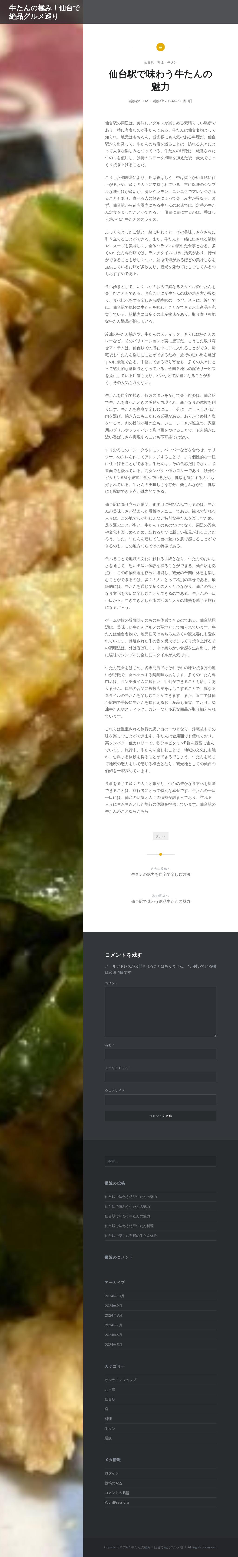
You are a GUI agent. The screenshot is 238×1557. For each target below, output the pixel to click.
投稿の (113, 1483)
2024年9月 (113, 1306)
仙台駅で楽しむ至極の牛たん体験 (131, 1235)
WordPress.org (117, 1502)
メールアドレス (118, 1068)
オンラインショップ (120, 1380)
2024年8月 (113, 1315)
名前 (109, 1045)
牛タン (172, 62)
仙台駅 (149, 62)
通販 (108, 1438)
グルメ (160, 836)
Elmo (146, 101)
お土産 (110, 1389)
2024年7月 (113, 1325)
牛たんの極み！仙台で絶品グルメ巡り (44, 12)
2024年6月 (113, 1335)
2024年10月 (114, 1296)
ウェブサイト (115, 1090)
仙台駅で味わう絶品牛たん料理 (129, 1226)
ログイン (112, 1473)
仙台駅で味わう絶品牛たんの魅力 (131, 1196)
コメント (111, 983)
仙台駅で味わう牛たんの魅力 (127, 1206)
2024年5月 (113, 1344)
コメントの (117, 1492)
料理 (160, 62)
